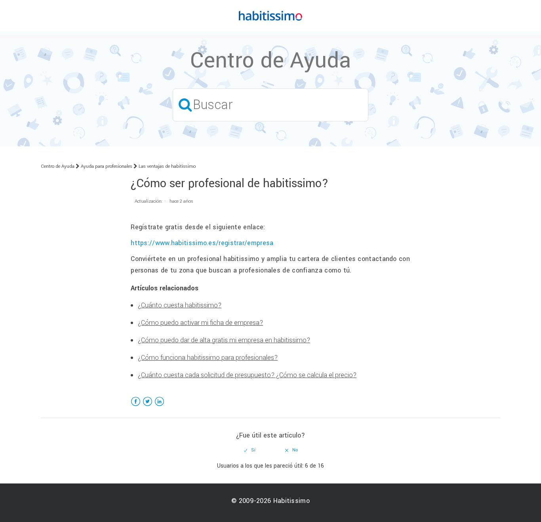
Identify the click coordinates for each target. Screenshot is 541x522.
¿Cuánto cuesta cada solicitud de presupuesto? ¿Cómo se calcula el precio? (247, 375)
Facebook (136, 406)
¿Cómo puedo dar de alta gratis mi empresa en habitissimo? (224, 340)
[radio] (250, 450)
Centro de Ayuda (57, 166)
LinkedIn (159, 406)
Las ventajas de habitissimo (167, 166)
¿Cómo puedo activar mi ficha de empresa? (200, 322)
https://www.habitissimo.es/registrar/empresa (202, 243)
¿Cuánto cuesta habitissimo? (179, 305)
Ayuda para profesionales (106, 166)
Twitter (147, 406)
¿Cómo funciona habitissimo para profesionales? (208, 357)
